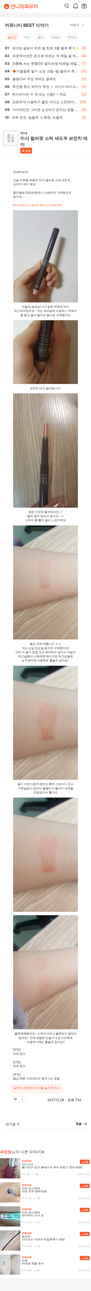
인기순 (11, 1124)
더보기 (75, 24)
